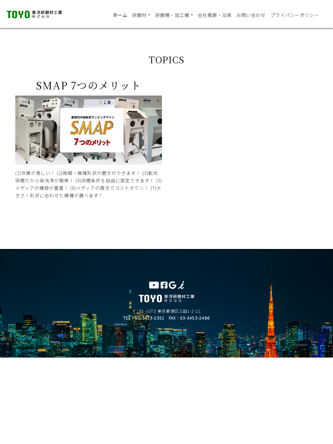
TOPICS (166, 59)
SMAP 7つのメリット (88, 85)
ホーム (120, 15)
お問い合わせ (251, 15)
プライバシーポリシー (295, 15)
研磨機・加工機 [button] (172, 15)
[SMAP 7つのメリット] (88, 161)
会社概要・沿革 (215, 15)
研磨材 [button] (139, 15)
